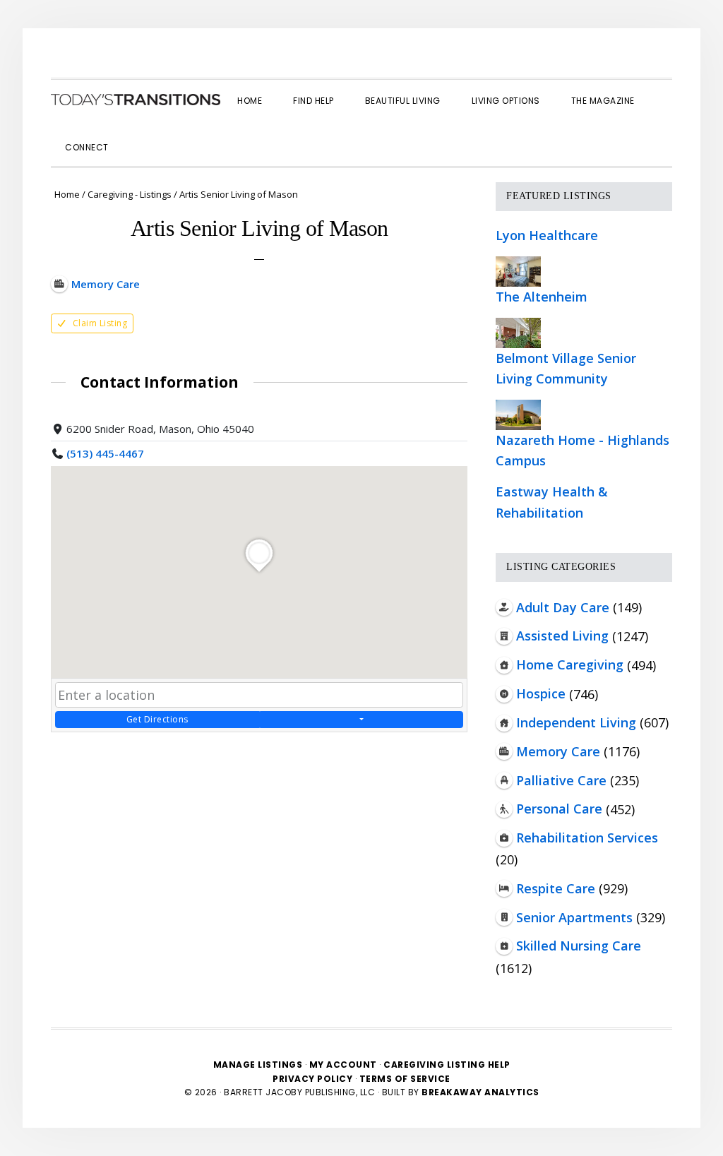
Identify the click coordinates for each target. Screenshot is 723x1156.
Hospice (541, 693)
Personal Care (559, 808)
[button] (140, 134)
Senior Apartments (574, 917)
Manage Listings (258, 1065)
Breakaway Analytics (480, 1092)
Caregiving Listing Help (446, 1065)
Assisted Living (562, 635)
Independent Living (576, 722)
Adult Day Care (562, 607)
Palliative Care (561, 780)
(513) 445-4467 (105, 453)
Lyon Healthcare (547, 235)
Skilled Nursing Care (578, 945)
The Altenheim (541, 296)
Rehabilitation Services (587, 837)
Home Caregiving (569, 664)
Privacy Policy (314, 1079)
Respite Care (555, 888)
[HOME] (135, 99)
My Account (343, 1065)
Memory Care (558, 751)
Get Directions (157, 719)
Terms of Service (404, 1079)
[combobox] (259, 695)
